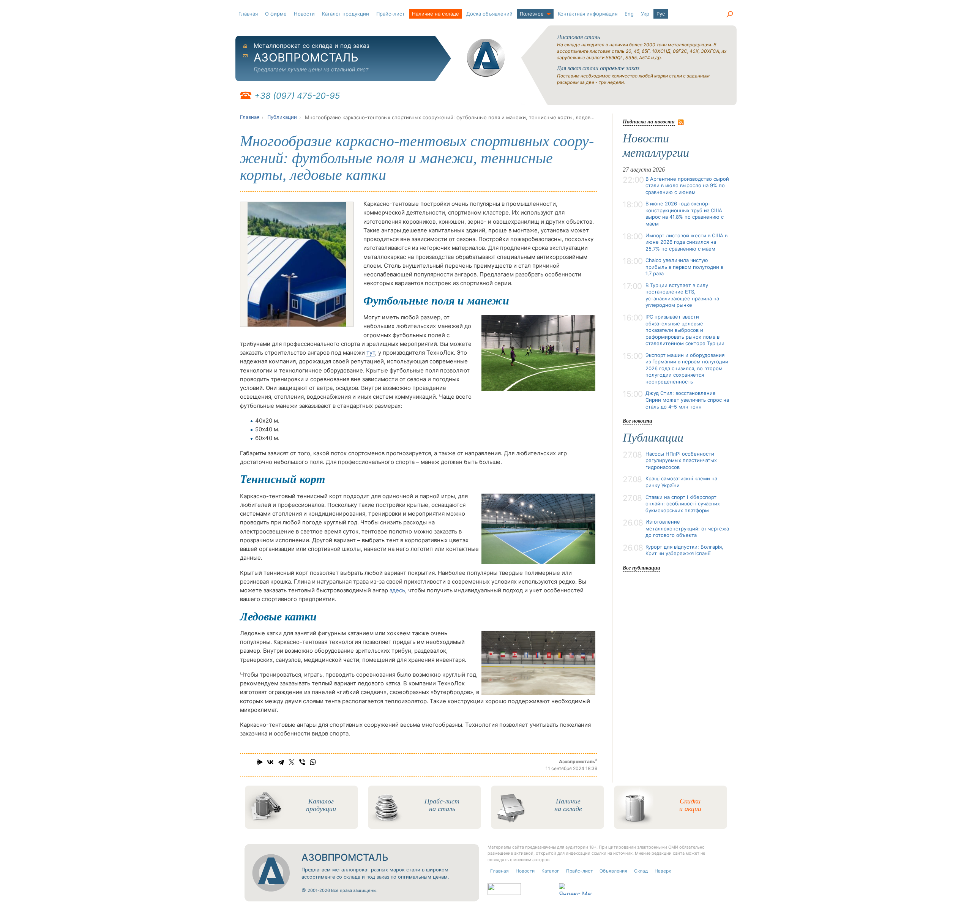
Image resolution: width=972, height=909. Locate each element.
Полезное (532, 14)
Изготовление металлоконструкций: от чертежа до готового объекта (687, 528)
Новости (304, 14)
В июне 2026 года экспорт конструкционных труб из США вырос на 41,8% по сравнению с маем (684, 213)
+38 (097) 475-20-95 (297, 96)
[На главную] (486, 58)
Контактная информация (587, 14)
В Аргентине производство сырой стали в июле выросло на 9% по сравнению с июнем (687, 185)
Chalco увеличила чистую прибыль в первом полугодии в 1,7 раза (684, 266)
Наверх (663, 871)
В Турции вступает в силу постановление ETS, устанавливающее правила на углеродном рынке (682, 295)
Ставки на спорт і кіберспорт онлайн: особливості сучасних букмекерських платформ (682, 503)
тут (370, 352)
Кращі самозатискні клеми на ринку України (681, 481)
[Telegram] (281, 762)
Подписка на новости (649, 121)
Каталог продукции (345, 14)
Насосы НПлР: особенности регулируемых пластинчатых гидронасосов (681, 460)
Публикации (282, 117)
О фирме (276, 14)
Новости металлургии (656, 145)
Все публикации (641, 567)
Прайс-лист (390, 14)
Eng (629, 14)
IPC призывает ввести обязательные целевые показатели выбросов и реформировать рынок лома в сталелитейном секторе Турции (684, 330)
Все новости (637, 421)
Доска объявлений (489, 14)
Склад (641, 871)
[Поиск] (729, 14)
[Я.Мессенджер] (259, 762)
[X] (291, 762)
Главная (248, 14)
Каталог (550, 871)
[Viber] (302, 762)
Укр (645, 14)
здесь (397, 590)
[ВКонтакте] (270, 762)
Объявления (613, 871)
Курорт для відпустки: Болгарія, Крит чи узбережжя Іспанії (684, 550)
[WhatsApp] (312, 762)
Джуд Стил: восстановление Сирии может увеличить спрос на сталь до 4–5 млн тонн (687, 399)
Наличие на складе (435, 14)
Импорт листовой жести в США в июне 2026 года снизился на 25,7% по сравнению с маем (686, 242)
